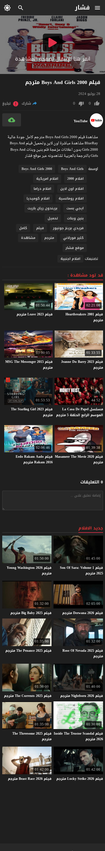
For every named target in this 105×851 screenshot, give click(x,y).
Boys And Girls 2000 (37, 169)
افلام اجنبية (70, 259)
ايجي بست (75, 208)
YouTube (81, 121)
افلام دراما (42, 189)
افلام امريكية (47, 179)
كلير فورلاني (73, 238)
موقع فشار (75, 248)
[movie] (96, 126)
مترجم (49, 238)
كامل (23, 228)
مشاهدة (28, 238)
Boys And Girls (72, 169)
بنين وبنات (75, 218)
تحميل (53, 218)
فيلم (40, 228)
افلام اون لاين (72, 189)
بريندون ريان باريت (42, 208)
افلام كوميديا (38, 198)
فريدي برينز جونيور (68, 228)
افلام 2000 (75, 179)
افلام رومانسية (71, 198)
